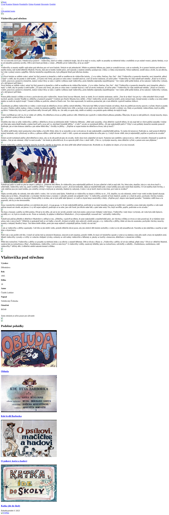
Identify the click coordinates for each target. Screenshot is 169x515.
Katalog (9, 4)
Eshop (31, 4)
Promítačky (23, 4)
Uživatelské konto (8, 11)
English (53, 4)
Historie (16, 4)
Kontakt (37, 4)
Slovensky (45, 4)
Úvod (3, 4)
